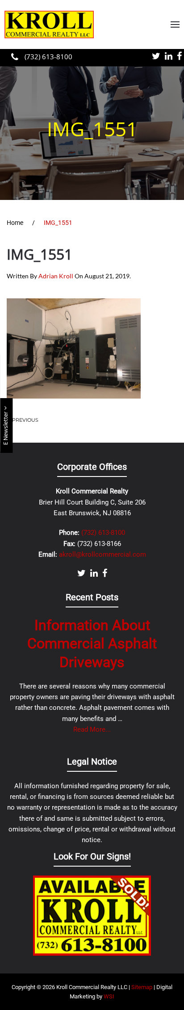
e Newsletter (6, 427)
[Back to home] (49, 24)
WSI (109, 996)
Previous (25, 420)
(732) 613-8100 (47, 56)
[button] (175, 24)
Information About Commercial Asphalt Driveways (92, 644)
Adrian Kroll (55, 276)
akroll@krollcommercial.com (102, 554)
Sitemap (141, 987)
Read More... (92, 729)
